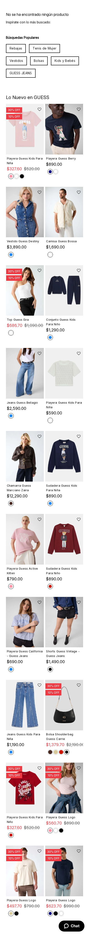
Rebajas (16, 48)
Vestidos (16, 61)
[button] (25, 148)
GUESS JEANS (21, 73)
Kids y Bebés (65, 61)
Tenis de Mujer (44, 48)
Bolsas (39, 61)
